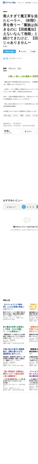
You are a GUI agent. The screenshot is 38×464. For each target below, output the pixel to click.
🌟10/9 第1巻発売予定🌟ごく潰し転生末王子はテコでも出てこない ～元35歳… (14, 381)
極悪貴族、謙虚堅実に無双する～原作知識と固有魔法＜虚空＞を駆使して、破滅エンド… (14, 358)
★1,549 (5, 317)
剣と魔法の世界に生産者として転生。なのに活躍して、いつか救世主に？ (13, 329)
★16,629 (31, 338)
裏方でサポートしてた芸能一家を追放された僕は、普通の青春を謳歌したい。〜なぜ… (14, 314)
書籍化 (13, 340)
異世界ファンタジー (9, 341)
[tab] (5, 69)
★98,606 (5, 362)
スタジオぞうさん (18, 338)
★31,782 (31, 362)
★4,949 (5, 388)
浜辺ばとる (17, 316)
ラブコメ (12, 318)
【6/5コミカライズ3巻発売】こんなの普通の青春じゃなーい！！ (13, 306)
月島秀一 (18, 360)
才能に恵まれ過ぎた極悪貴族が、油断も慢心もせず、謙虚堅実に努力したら (13, 351)
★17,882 (31, 317)
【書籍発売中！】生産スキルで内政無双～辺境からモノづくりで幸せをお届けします (14, 336)
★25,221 (31, 386)
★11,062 (5, 340)
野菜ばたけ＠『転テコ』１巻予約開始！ (14, 385)
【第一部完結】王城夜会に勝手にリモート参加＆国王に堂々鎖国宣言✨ (13, 373)
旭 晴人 (5, 46)
